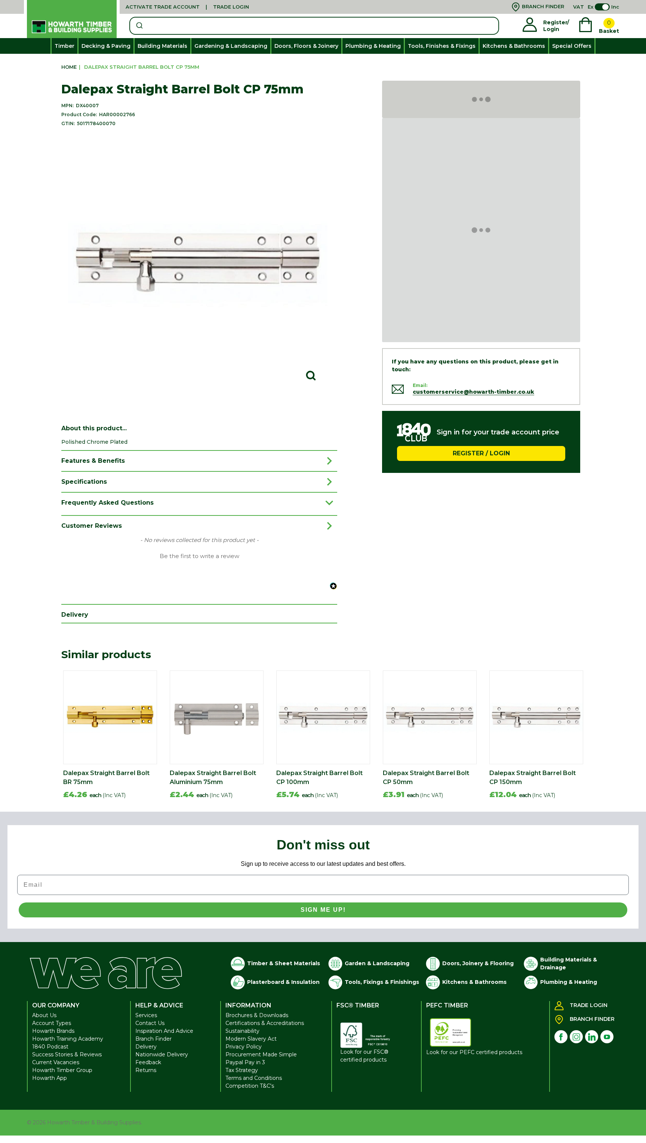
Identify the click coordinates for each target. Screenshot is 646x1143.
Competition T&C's (249, 1085)
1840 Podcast (50, 1046)
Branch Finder (153, 1038)
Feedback (148, 1062)
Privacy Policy (243, 1046)
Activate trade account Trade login (187, 7)
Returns (145, 1070)
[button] (199, 555)
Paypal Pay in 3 (245, 1062)
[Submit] (139, 26)
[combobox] (314, 26)
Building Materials (162, 46)
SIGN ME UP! (323, 910)
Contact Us (149, 1023)
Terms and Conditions (253, 1078)
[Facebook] (560, 1036)
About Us (44, 1015)
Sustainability (242, 1031)
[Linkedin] (591, 1036)
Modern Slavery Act (251, 1038)
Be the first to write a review (199, 556)
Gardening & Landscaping (230, 46)
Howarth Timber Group (62, 1070)
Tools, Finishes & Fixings (442, 46)
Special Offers (571, 46)
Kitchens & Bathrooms (514, 46)
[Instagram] (576, 1036)
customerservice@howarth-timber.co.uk (473, 391)
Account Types (51, 1023)
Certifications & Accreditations (264, 1023)
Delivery (146, 1046)
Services (146, 1015)
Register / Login (481, 452)
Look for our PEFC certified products (474, 1052)
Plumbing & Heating (373, 46)
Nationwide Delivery (161, 1054)
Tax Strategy (241, 1070)
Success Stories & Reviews (67, 1054)
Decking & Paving (105, 46)
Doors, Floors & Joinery (306, 46)
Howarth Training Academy (67, 1038)
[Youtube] (606, 1036)
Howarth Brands (53, 1031)
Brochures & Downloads (256, 1015)
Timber (64, 46)
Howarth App (49, 1078)
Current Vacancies (55, 1062)
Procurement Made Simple (261, 1054)
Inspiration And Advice (164, 1031)
